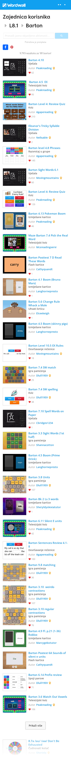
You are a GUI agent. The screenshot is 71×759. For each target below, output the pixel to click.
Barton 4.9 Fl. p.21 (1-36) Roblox (44, 632)
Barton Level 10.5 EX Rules (45, 345)
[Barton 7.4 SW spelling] (14, 396)
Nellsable (42, 137)
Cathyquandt (44, 269)
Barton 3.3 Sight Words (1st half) (46, 435)
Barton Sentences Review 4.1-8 (48, 544)
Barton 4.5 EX (38, 82)
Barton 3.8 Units (39, 477)
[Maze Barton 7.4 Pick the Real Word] (14, 242)
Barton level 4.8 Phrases (44, 148)
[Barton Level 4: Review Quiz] (14, 111)
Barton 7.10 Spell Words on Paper (46, 413)
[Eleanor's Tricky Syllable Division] (14, 133)
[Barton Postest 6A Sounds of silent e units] (14, 660)
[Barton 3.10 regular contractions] (14, 616)
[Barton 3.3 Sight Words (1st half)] (14, 440)
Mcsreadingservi (46, 247)
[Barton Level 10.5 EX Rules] (14, 352)
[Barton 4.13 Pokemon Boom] (14, 220)
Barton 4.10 (36, 60)
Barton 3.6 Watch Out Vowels (47, 696)
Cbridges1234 (44, 423)
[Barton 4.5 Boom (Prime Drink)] (14, 462)
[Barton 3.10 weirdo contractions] (14, 594)
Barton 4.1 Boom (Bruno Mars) (44, 281)
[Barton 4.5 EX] (14, 89)
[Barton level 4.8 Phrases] (14, 155)
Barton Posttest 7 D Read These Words (45, 259)
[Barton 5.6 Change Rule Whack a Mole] (14, 308)
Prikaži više (35, 725)
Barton (34, 25)
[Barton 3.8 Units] (14, 484)
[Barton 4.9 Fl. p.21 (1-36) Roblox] (14, 638)
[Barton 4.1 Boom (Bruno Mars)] (14, 286)
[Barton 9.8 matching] (14, 572)
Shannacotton (45, 445)
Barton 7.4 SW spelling (43, 389)
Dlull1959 (42, 375)
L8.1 (13, 25)
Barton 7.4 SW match (42, 367)
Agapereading (44, 112)
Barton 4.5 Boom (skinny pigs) (48, 323)
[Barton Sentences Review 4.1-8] (14, 550)
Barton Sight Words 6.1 (43, 170)
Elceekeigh (42, 313)
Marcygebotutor (46, 643)
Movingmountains (47, 178)
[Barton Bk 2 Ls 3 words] (14, 506)
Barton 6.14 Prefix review (45, 675)
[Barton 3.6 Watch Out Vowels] (14, 704)
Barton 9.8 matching (41, 565)
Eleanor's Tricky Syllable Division (44, 127)
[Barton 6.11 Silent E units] (14, 528)
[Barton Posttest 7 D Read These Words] (14, 264)
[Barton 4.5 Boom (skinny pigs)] (14, 330)
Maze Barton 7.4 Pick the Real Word (48, 237)
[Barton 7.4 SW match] (14, 374)
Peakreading (44, 68)
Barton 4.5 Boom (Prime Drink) (44, 457)
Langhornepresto (47, 291)
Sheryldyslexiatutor (48, 507)
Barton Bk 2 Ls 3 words (43, 499)
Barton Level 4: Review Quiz (46, 104)
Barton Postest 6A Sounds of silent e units (47, 654)
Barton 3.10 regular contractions (41, 610)
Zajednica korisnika (26, 16)
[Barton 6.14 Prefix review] (14, 682)
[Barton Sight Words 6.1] (14, 177)
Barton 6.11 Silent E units (45, 521)
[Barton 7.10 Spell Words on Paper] (14, 418)
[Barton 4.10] (14, 67)
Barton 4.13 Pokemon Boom (47, 213)
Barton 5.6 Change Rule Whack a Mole (44, 303)
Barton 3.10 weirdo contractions (41, 588)
